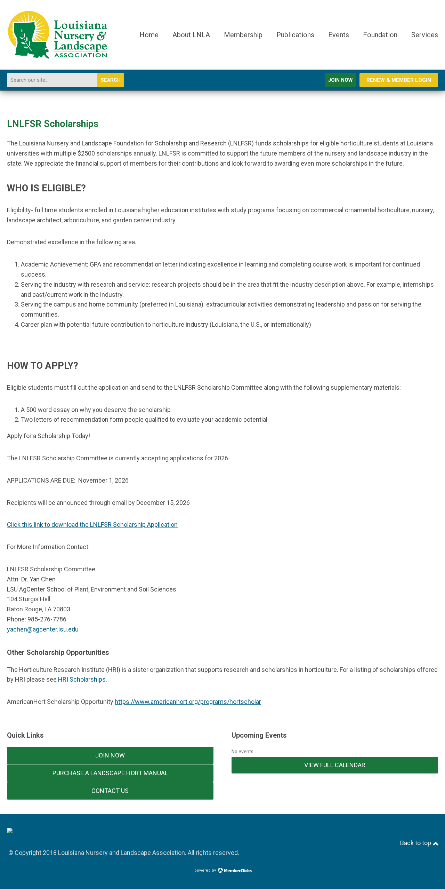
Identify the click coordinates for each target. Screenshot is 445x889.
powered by (205, 870)
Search (111, 80)
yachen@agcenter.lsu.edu (43, 629)
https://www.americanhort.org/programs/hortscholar (188, 701)
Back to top (416, 843)
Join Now (340, 80)
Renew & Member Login (398, 80)
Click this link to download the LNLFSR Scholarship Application (92, 524)
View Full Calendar (334, 765)
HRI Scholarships (81, 679)
